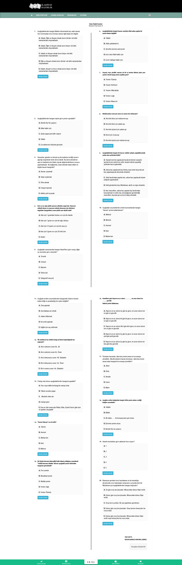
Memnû (107, 220)
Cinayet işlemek (45, 188)
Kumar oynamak (45, 171)
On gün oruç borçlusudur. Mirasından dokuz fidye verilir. (125, 490)
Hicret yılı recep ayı (111, 135)
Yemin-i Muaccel (110, 101)
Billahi (107, 413)
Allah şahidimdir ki (111, 43)
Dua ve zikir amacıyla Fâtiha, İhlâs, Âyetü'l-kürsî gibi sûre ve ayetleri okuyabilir (60, 408)
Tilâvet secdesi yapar (47, 391)
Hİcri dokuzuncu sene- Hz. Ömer (51, 363)
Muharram (108, 236)
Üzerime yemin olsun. (112, 423)
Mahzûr (107, 214)
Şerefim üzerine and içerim (114, 49)
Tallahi (42, 139)
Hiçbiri (42, 237)
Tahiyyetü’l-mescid (46, 278)
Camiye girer (44, 402)
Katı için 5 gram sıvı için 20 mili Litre (52, 231)
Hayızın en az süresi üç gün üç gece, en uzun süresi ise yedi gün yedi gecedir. (124, 335)
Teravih (43, 256)
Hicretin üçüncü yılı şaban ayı (115, 129)
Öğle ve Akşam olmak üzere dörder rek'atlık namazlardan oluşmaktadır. (60, 62)
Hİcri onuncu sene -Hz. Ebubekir (51, 368)
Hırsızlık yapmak (46, 322)
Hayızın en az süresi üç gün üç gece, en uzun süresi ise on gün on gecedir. (124, 312)
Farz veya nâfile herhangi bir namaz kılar (54, 386)
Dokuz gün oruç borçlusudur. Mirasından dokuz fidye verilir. (123, 496)
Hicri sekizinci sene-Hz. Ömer (50, 352)
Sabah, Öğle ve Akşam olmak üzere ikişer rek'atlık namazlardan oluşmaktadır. (57, 47)
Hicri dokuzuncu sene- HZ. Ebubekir (52, 358)
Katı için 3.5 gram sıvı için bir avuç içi (53, 226)
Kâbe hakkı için (45, 128)
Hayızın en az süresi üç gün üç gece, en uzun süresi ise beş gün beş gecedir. (124, 343)
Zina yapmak (44, 305)
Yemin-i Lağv (109, 96)
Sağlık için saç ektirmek (48, 327)
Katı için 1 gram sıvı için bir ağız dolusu (53, 221)
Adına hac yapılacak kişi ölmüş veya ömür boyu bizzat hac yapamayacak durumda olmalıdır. (124, 171)
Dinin (106, 371)
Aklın (106, 366)
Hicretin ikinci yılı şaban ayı (114, 124)
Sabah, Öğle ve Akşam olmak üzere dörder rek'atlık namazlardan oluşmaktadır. (58, 39)
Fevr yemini (44, 470)
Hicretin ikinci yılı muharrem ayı (116, 118)
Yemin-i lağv (44, 487)
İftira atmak (44, 182)
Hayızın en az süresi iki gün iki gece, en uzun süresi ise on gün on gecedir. (124, 319)
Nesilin (107, 377)
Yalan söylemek (45, 177)
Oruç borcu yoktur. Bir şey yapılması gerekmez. (122, 503)
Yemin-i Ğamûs (110, 79)
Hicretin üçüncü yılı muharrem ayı (116, 140)
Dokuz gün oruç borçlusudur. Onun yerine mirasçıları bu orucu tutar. (124, 509)
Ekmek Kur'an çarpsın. (113, 429)
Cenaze (42, 262)
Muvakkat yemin (45, 476)
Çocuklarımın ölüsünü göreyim (51, 145)
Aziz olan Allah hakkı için (113, 54)
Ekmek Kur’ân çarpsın (47, 123)
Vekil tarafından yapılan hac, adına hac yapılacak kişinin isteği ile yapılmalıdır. (124, 178)
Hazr (106, 231)
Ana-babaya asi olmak (47, 311)
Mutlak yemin (44, 481)
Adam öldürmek (45, 316)
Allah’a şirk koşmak (46, 193)
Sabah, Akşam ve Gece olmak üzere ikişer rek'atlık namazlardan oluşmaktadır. (58, 70)
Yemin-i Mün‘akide (111, 90)
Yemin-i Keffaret (110, 85)
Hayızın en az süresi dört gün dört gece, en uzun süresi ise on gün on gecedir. (124, 327)
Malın (106, 387)
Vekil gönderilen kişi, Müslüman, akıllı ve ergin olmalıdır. (124, 185)
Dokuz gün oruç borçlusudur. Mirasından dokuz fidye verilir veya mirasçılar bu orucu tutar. (123, 517)
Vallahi (107, 407)
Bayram (42, 267)
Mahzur (42, 449)
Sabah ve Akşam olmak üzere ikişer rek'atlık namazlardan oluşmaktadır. (55, 54)
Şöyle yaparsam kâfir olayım (50, 134)
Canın (107, 382)
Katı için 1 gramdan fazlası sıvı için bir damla (55, 215)
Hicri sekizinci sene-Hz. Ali (49, 347)
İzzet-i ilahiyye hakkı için (113, 60)
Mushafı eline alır (47, 396)
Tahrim (42, 427)
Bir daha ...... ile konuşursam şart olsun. (119, 418)
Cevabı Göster (43, 76)
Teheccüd (43, 273)
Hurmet (107, 225)
